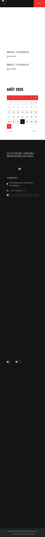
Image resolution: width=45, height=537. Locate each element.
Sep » (34, 131)
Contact (34, 531)
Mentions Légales (26, 531)
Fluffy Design (30, 534)
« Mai (10, 131)
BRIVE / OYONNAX (18, 52)
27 (22, 121)
